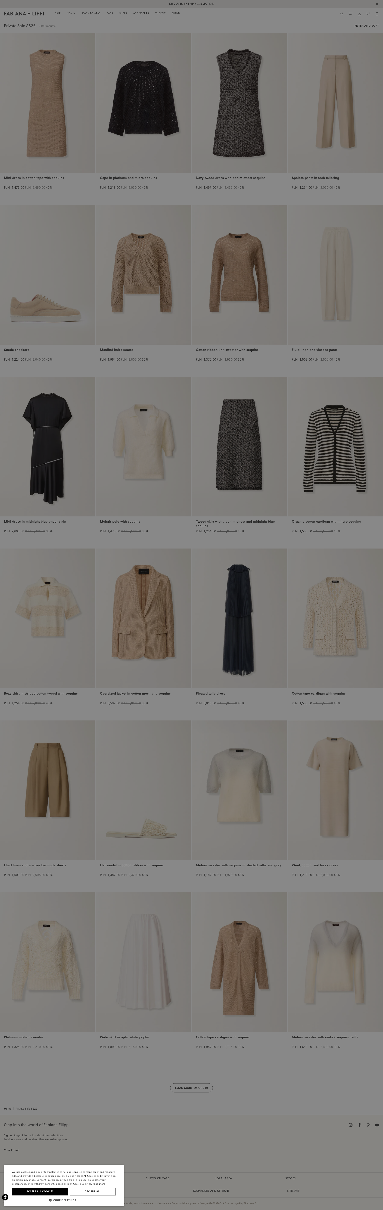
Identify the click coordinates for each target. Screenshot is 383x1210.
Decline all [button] (93, 1191)
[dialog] (191, 605)
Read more (99, 1183)
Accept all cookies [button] (40, 1191)
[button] (64, 1200)
